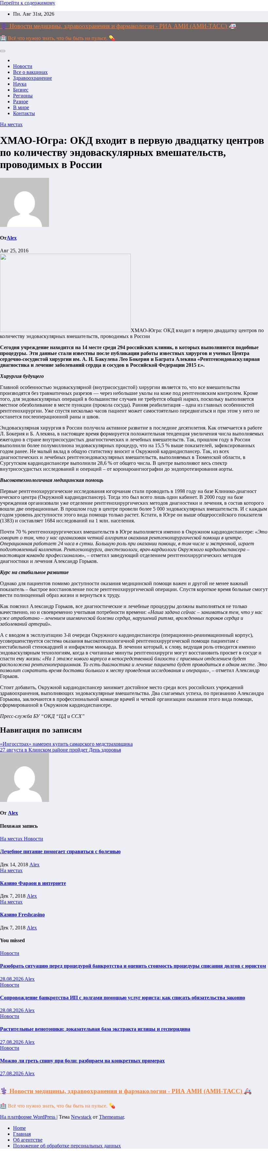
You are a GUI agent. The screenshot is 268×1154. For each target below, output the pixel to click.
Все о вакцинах (30, 72)
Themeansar (111, 1117)
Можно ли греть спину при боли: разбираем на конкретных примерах (82, 1060)
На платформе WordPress (28, 1117)
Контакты (24, 113)
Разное (20, 101)
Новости (22, 66)
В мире (21, 107)
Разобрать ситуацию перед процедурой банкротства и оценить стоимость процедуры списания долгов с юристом (133, 966)
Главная (22, 1134)
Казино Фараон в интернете (33, 883)
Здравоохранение (32, 78)
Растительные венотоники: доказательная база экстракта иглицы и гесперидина (95, 1029)
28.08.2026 (12, 979)
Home (19, 1128)
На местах (11, 124)
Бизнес (20, 90)
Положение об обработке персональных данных (67, 1145)
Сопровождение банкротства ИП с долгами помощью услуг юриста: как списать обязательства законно (122, 997)
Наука (19, 84)
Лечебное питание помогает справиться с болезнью (60, 851)
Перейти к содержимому (27, 3)
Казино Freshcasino (22, 914)
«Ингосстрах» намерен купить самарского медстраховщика (66, 744)
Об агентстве (27, 1140)
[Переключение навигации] (2, 51)
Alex (12, 238)
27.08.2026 (12, 1042)
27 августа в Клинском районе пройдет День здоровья (60, 750)
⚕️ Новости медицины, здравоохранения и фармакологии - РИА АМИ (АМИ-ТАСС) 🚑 (118, 26)
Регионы (23, 95)
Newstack (81, 1117)
